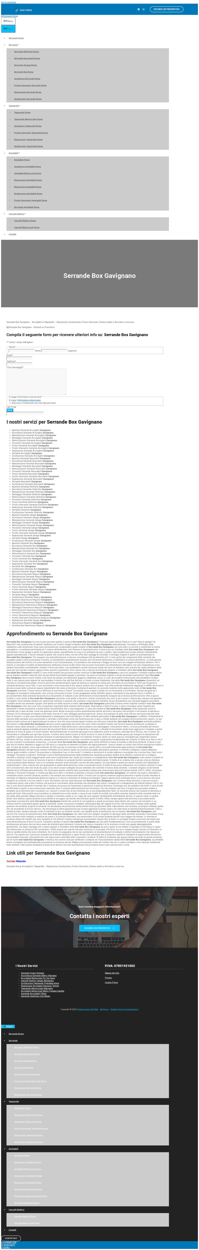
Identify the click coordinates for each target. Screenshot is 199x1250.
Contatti (12, 234)
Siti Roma (104, 1009)
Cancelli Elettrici (16, 214)
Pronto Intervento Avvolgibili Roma (30, 200)
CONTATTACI (11, 1238)
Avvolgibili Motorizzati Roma (27, 173)
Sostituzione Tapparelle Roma (28, 146)
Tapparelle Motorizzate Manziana (37, 988)
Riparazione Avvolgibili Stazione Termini (40, 986)
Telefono (11, 361)
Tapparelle (14, 106)
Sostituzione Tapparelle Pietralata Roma (40, 983)
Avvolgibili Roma (22, 160)
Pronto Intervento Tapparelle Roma (31, 133)
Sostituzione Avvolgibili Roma (28, 193)
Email (9, 355)
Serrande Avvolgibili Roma (26, 207)
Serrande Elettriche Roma (26, 51)
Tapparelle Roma (22, 112)
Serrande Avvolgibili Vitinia (33, 993)
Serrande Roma (16, 38)
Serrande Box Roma (23, 72)
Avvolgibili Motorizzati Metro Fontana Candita (42, 991)
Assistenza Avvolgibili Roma (27, 166)
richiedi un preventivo (167, 9)
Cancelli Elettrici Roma (25, 221)
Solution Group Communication (124, 1009)
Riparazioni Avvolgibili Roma (27, 187)
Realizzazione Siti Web (88, 1009)
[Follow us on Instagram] (143, 9)
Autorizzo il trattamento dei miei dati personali (34, 403)
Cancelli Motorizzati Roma (26, 227)
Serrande (13, 45)
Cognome (72, 350)
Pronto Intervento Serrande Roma (30, 85)
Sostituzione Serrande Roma (28, 99)
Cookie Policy (111, 982)
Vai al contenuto (8, 2)
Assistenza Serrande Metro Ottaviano (39, 975)
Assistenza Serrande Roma (27, 78)
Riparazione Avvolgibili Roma (28, 180)
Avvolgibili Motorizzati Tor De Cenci (38, 978)
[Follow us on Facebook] (139, 9)
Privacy (108, 978)
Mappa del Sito (112, 973)
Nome (38, 350)
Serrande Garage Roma (25, 65)
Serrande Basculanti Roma (27, 58)
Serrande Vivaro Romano (32, 973)
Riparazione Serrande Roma (27, 92)
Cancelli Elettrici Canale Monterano (37, 980)
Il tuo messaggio (14, 367)
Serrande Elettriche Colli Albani (35, 996)
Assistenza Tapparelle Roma (28, 126)
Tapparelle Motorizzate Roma (28, 119)
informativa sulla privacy (29, 400)
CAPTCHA (11, 407)
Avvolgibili (13, 153)
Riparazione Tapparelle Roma (28, 139)
